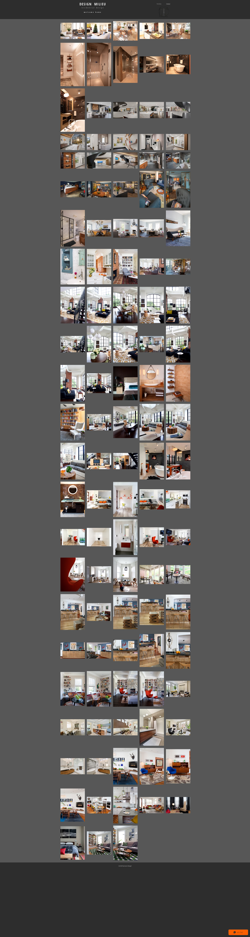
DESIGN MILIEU (92, 4)
